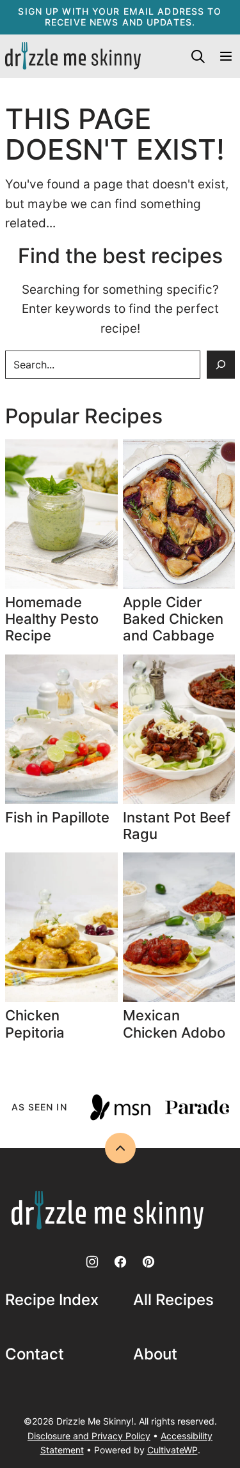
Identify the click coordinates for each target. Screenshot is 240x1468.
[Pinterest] (148, 1262)
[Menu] (226, 56)
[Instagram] (92, 1262)
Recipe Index (52, 1300)
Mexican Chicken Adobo (174, 1023)
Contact (34, 1354)
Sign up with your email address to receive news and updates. (119, 16)
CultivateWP (172, 1449)
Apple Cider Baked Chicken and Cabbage (173, 619)
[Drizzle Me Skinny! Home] (73, 56)
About (155, 1354)
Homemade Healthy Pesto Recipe (52, 619)
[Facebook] (120, 1262)
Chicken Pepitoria (35, 1023)
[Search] (198, 56)
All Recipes (173, 1300)
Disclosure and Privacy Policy (89, 1435)
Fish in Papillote (59, 817)
